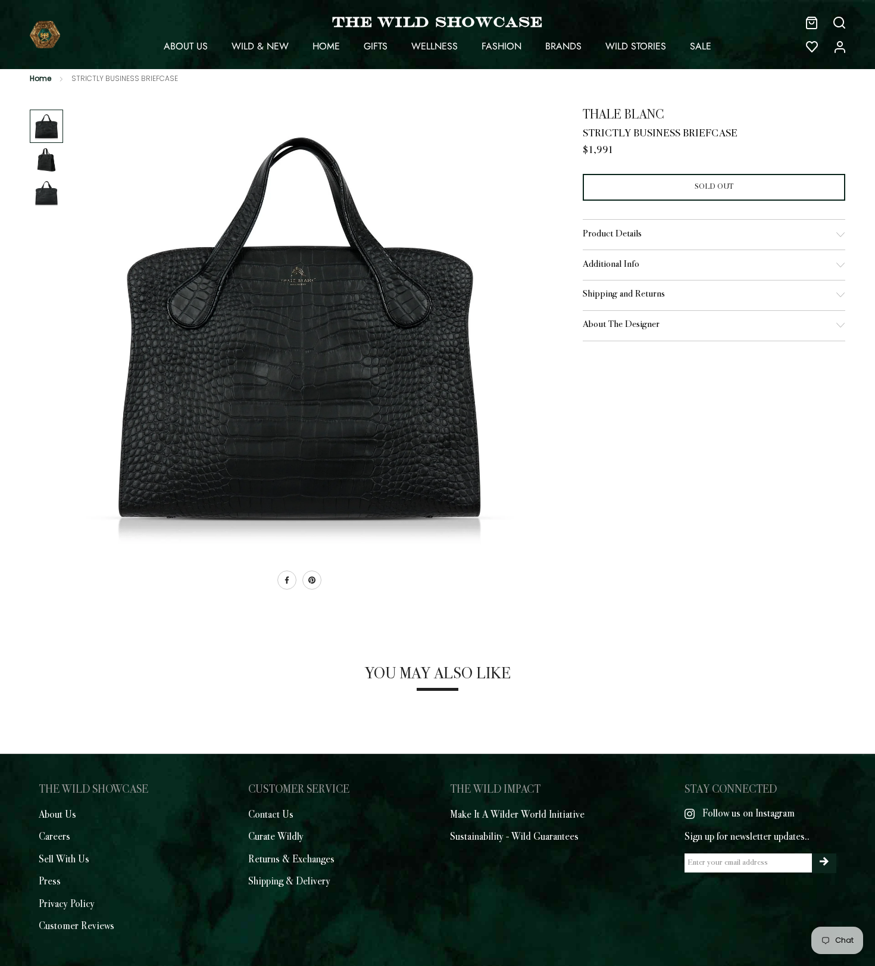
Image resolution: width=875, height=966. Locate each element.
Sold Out (714, 187)
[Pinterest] (311, 580)
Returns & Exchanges (291, 860)
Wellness (434, 46)
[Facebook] (286, 580)
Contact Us (270, 815)
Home (326, 46)
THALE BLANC (623, 115)
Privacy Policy (67, 904)
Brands (563, 46)
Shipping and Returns (624, 294)
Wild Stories (635, 46)
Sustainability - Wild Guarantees (514, 837)
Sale (700, 46)
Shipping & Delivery (289, 882)
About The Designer (621, 324)
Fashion (501, 46)
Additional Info (611, 264)
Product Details (612, 234)
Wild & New (260, 46)
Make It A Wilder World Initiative (517, 815)
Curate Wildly (276, 837)
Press (50, 882)
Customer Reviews (76, 926)
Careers (54, 837)
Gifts (376, 46)
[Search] (839, 23)
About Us (186, 46)
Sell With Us (64, 860)
